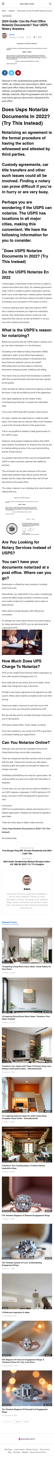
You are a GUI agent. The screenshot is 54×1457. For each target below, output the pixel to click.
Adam (12, 34)
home (5, 1308)
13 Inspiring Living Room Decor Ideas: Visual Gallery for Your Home (26, 967)
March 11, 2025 (9, 1268)
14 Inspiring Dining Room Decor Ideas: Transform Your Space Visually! (26, 1017)
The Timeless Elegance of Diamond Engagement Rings (26, 1215)
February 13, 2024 (16, 37)
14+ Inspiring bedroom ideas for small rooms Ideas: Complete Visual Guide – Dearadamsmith (24, 1117)
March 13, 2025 (9, 972)
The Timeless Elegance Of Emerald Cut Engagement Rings (25, 1410)
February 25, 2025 (10, 1316)
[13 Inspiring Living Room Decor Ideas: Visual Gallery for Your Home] (27, 945)
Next (18, 1422)
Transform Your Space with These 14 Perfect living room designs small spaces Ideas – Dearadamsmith (26, 1067)
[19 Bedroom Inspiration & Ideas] (27, 1291)
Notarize (7, 16)
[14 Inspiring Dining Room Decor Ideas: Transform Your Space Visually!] (27, 995)
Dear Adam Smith (27, 3)
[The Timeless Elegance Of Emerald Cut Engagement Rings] (27, 1388)
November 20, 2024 (11, 1366)
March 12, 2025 (9, 1219)
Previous (8, 1422)
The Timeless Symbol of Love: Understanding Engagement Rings (22, 1263)
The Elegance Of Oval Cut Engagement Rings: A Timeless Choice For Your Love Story (23, 1360)
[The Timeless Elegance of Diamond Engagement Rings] (27, 1194)
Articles (6, 962)
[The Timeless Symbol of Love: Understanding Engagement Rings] (27, 1241)
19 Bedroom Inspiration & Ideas (16, 1312)
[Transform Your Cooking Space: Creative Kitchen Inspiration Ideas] (27, 1144)
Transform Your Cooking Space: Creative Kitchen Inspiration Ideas (23, 1166)
